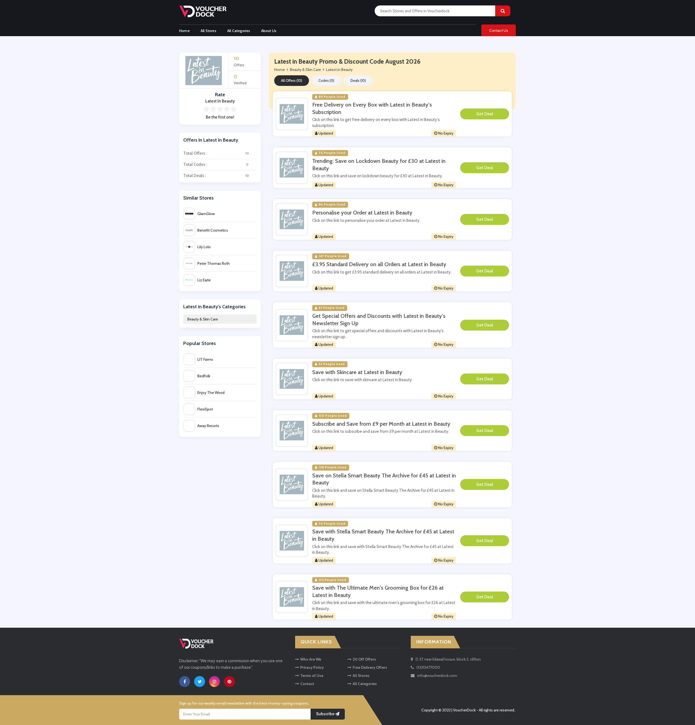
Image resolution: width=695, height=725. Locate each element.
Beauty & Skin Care (202, 319)
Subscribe (325, 714)
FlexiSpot (205, 409)
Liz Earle (204, 280)
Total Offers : (216, 153)
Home (184, 30)
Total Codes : (215, 164)
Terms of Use (311, 675)
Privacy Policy (312, 667)
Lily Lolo (204, 246)
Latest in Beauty (339, 69)
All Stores (208, 30)
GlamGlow (206, 213)
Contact (307, 683)
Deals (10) (358, 80)
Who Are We (310, 659)
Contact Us (498, 30)
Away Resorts (208, 425)
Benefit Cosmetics (212, 230)
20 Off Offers (364, 659)
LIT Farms (205, 359)
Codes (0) (326, 80)
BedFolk (203, 376)
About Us (269, 30)
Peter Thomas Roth (213, 263)
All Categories (238, 30)
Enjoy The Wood (211, 392)
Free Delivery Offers (370, 667)
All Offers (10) (291, 80)
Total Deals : (216, 175)
